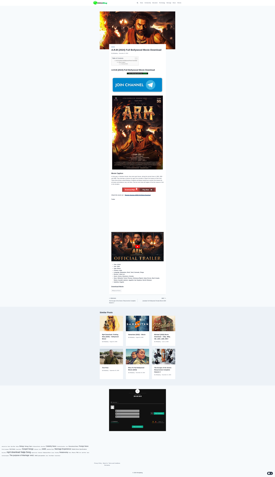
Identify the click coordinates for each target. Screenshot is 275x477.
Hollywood (36, 449)
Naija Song (26, 452)
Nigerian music (34, 452)
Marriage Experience (63, 449)
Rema (70, 452)
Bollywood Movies (116, 290)
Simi (80, 452)
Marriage (169, 3)
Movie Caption (122, 62)
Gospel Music (18, 449)
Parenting (57, 452)
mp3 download (13, 452)
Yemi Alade (51, 455)
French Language (5, 449)
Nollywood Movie (47, 452)
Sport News (84, 452)
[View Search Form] (137, 3)
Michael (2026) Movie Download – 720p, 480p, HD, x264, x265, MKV (162, 337)
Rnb (77, 452)
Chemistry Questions (61, 446)
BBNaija (17, 446)
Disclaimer (107, 465)
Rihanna (74, 452)
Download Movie (124, 63)
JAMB (44, 449)
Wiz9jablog (115, 53)
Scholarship (148, 3)
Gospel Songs (27, 449)
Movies (179, 3)
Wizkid (47, 455)
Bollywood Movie (136, 70)
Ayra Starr (13, 446)
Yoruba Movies (57, 455)
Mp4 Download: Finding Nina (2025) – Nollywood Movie (110, 337)
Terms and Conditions (114, 463)
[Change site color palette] (270, 473)
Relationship (63, 452)
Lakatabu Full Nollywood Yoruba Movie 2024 (154, 299)
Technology (162, 3)
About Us (105, 463)
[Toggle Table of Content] (135, 58)
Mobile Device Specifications (79, 449)
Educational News (73, 446)
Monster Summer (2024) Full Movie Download (138, 195)
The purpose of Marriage (19, 455)
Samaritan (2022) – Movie (136, 334)
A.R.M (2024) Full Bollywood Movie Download (126, 60)
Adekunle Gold (4, 446)
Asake (9, 446)
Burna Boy (43, 446)
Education (155, 3)
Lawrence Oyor (50, 449)
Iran (40, 449)
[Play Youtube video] (137, 246)
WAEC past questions (40, 455)
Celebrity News (51, 446)
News (141, 3)
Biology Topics (28, 446)
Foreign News (83, 446)
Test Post (105, 367)
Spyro (88, 452)
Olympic (52, 452)
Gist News (12, 449)
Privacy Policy (98, 463)
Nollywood (40, 452)
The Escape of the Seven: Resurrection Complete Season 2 (122, 300)
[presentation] (111, 323)
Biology (21, 446)
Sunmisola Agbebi (5, 455)
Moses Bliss (4, 452)
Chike (67, 446)
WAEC (32, 455)
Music (174, 3)
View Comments (137, 426)
